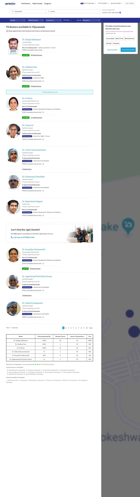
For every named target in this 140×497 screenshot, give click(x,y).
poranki (108, 43)
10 (87, 328)
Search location (112, 50)
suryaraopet (110, 38)
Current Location (129, 50)
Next (90, 328)
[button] (18, 20)
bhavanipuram (129, 38)
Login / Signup (130, 3)
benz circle (119, 38)
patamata (116, 43)
